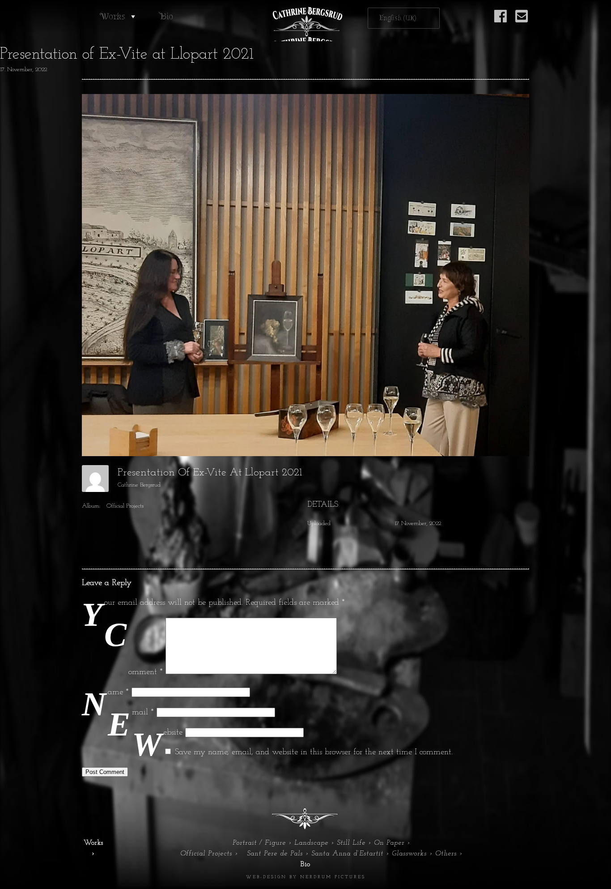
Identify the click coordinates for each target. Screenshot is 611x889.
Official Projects (125, 506)
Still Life (351, 842)
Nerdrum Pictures (332, 877)
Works (112, 16)
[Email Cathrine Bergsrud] (521, 21)
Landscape (311, 842)
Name (118, 692)
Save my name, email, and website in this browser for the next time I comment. (314, 752)
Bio (166, 16)
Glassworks (409, 853)
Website (172, 732)
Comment (145, 672)
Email (143, 712)
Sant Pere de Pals (275, 853)
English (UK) (397, 18)
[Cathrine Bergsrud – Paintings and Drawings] (305, 24)
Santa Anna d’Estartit (347, 853)
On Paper (389, 842)
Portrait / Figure (259, 842)
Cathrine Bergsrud (139, 485)
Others (446, 853)
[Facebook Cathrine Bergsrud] (500, 21)
